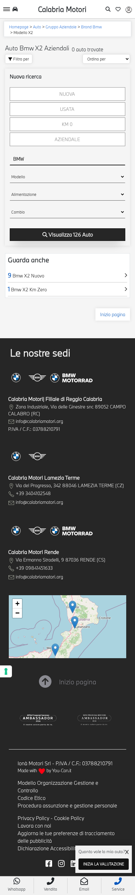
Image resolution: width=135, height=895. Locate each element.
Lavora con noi (34, 825)
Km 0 (67, 124)
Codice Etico (32, 798)
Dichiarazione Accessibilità (48, 848)
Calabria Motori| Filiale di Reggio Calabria (55, 399)
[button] (55, 649)
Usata (67, 109)
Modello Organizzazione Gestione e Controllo (58, 786)
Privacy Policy (33, 818)
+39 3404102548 (33, 493)
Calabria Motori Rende (33, 552)
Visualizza (71, 234)
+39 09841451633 (34, 568)
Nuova (67, 94)
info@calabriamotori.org (39, 421)
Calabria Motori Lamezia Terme (44, 477)
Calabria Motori (62, 9)
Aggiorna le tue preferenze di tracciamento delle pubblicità (66, 837)
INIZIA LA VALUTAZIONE (103, 864)
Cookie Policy (69, 818)
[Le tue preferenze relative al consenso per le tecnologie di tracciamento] (6, 671)
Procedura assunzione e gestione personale (67, 805)
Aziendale (67, 139)
